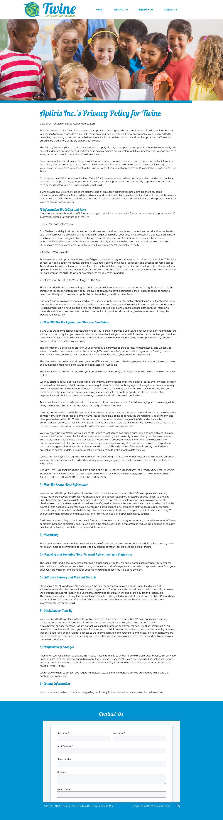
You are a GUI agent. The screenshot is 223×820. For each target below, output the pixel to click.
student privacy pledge (152, 151)
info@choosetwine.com (150, 692)
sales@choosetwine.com (155, 806)
